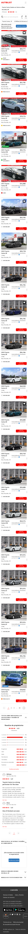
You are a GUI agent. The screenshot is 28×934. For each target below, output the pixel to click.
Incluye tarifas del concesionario (19, 50)
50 (19, 708)
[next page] (24, 708)
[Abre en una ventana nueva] (8, 909)
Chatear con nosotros (9, 897)
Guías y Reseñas (19, 895)
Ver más (4, 800)
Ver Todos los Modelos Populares (12, 903)
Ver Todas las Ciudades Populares (12, 901)
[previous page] (4, 708)
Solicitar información (21, 60)
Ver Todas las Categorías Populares (13, 906)
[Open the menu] (25, 2)
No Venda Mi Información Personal (11, 924)
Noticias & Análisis (8, 895)
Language (6, 916)
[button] (22, 17)
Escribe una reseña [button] (14, 860)
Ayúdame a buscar (21, 26)
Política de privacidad (18, 922)
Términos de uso (7, 922)
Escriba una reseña (14, 769)
